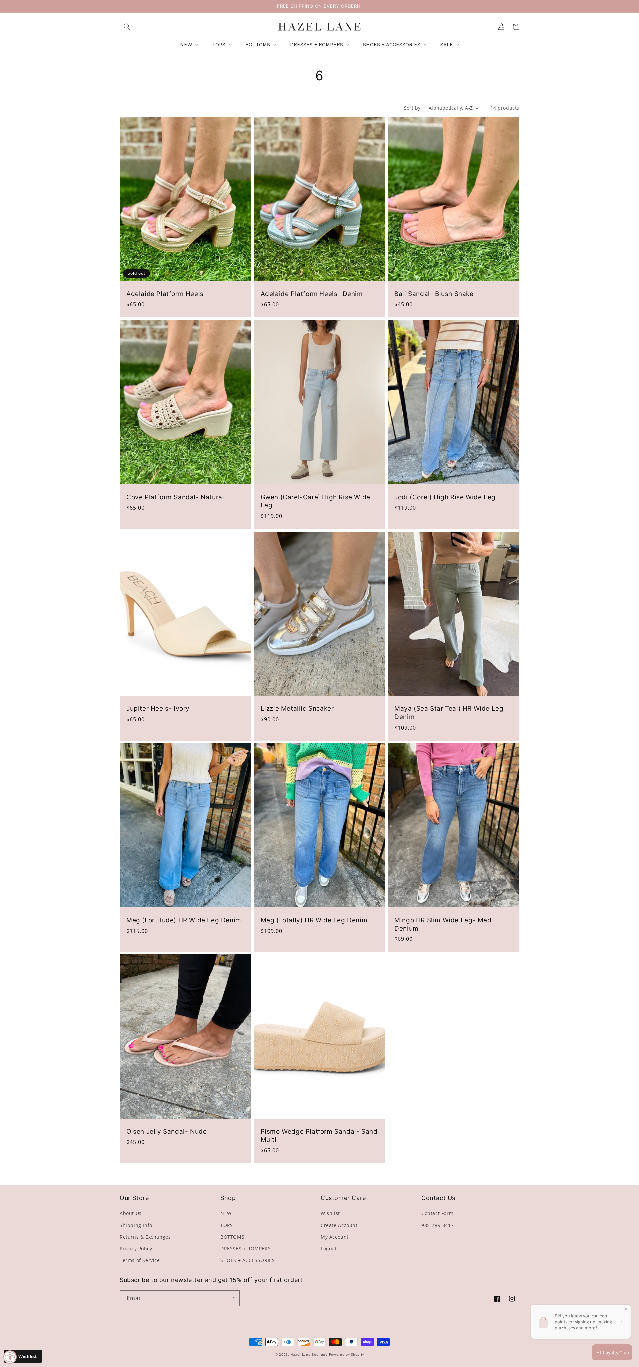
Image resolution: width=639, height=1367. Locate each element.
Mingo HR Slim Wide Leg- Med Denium (442, 924)
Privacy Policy (136, 1248)
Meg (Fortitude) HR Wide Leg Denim (183, 920)
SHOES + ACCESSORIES (247, 1260)
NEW (226, 1213)
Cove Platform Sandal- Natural (175, 497)
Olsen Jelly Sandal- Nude (166, 1131)
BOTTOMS (232, 1237)
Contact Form (437, 1213)
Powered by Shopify (346, 1354)
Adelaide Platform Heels (165, 294)
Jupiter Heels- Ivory (158, 708)
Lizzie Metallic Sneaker (297, 708)
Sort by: (413, 108)
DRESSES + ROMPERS (245, 1248)
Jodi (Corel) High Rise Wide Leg (445, 497)
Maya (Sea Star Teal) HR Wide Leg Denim (448, 713)
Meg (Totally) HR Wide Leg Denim (314, 920)
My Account (335, 1237)
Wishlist (330, 1213)
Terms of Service (140, 1260)
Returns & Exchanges (145, 1237)
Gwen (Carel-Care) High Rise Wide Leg (315, 501)
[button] (127, 26)
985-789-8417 (437, 1225)
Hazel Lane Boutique (308, 1354)
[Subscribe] (232, 1298)
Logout (329, 1248)
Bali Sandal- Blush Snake (433, 294)
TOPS (226, 1225)
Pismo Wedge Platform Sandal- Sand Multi (319, 1136)
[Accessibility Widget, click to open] (10, 1357)
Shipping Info (136, 1225)
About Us (131, 1213)
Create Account (339, 1225)
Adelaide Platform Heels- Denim (312, 294)
